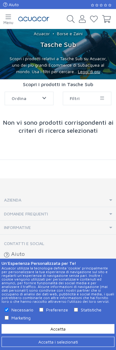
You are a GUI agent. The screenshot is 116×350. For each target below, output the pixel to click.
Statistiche (91, 309)
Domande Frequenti (26, 213)
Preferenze (57, 309)
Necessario (22, 309)
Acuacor (42, 33)
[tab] (58, 200)
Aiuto (13, 4)
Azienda (12, 199)
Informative (17, 227)
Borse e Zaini (70, 33)
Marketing (21, 317)
